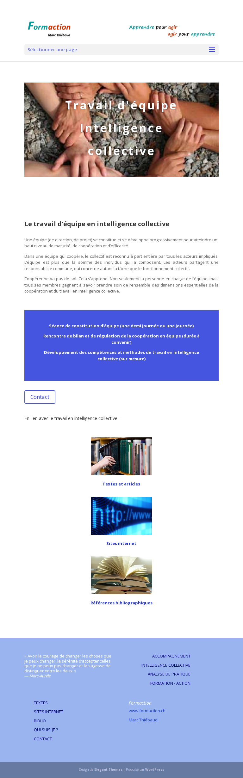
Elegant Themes (108, 769)
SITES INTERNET (48, 711)
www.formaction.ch (147, 710)
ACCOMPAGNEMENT (171, 656)
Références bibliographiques (121, 603)
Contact (39, 396)
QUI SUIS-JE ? (46, 729)
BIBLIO (40, 721)
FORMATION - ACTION (170, 683)
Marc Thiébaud (143, 720)
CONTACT (43, 739)
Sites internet (121, 543)
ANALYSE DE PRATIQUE (169, 674)
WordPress (154, 769)
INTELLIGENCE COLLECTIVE (165, 665)
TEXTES (41, 703)
